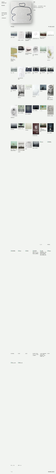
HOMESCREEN (35, 135)
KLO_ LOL (13, 465)
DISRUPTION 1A (36, 38)
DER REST (13, 37)
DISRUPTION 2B (50, 35)
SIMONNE (12, 353)
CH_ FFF (12, 72)
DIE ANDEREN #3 (28, 73)
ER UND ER (27, 88)
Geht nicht (52, 26)
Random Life (20, 128)
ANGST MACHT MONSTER (20, 52)
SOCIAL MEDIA (43, 52)
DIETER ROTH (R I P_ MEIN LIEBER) (35, 354)
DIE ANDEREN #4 (35, 73)
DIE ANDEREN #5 (42, 73)
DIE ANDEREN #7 (13, 91)
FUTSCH (26, 130)
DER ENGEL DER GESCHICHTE (14, 150)
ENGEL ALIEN (20, 40)
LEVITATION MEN (20, 79)
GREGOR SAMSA (50, 115)
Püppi (48, 353)
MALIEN (34, 96)
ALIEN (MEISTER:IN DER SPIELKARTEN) (50, 98)
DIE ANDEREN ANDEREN (28, 40)
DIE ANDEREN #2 (35, 55)
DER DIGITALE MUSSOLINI (43, 38)
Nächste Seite (51, 471)
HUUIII (48, 60)
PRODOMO (12, 129)
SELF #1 (19, 465)
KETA (26, 353)
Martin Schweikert (4, 2)
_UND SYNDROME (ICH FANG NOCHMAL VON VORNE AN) (43, 355)
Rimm (19, 353)
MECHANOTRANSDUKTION (28, 54)
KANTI (13, 26)
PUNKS (41, 91)
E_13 (41, 244)
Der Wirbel (35, 110)
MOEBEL (48, 244)
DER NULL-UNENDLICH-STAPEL (13, 60)
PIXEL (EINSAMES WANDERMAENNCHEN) (43, 130)
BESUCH (19, 97)
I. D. (41, 110)
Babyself (13, 117)
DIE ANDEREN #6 (50, 73)
